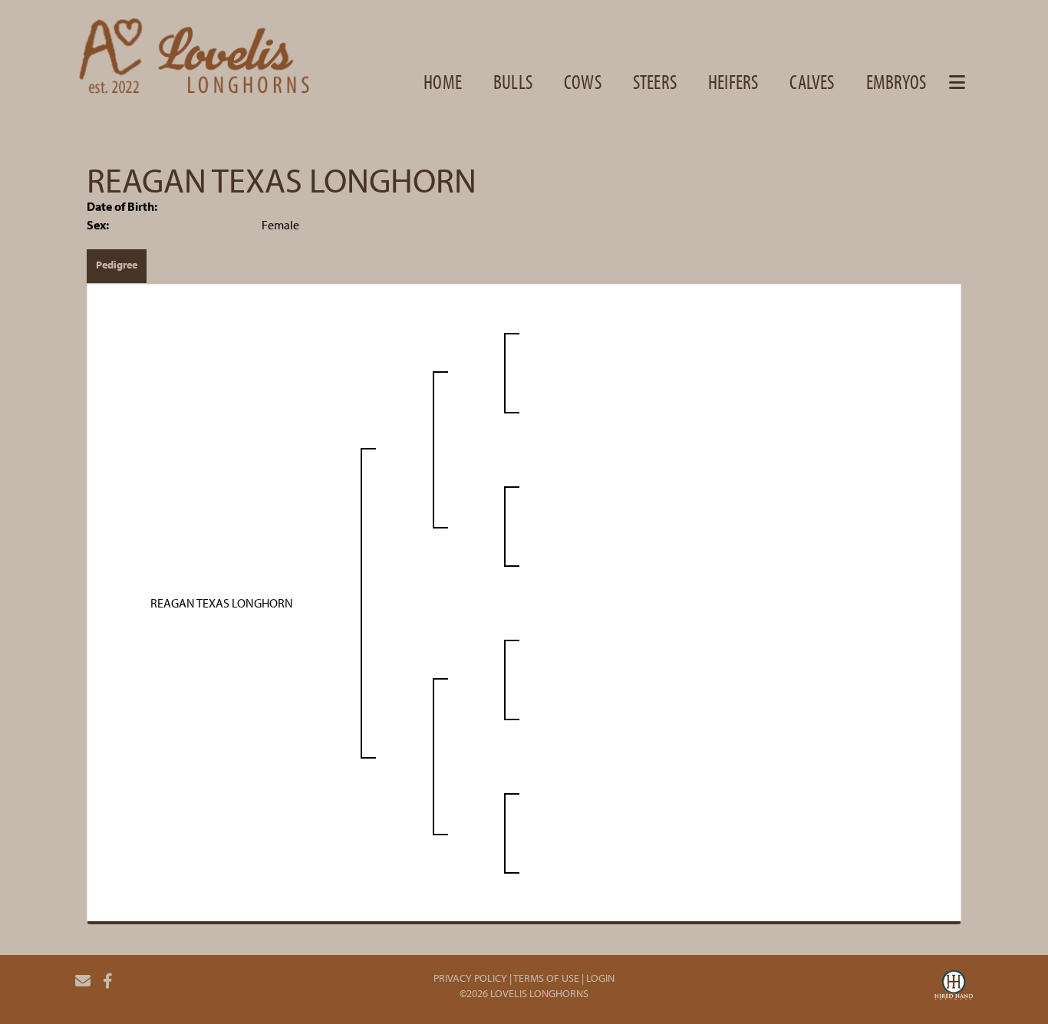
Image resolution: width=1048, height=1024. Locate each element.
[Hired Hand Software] (953, 987)
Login (600, 978)
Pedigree (116, 265)
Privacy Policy (470, 978)
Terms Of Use (546, 978)
